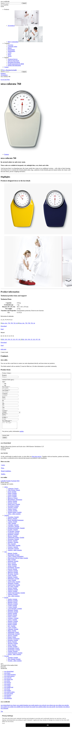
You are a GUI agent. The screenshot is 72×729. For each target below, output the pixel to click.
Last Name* (6, 390)
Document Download (14, 62)
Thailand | (13, 589)
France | (12, 616)
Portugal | (13, 638)
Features (6, 154)
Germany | (13, 618)
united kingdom (10, 674)
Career (9, 53)
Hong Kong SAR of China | (18, 558)
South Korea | (14, 585)
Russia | (12, 641)
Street (3, 397)
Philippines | (13, 578)
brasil (7, 689)
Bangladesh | (13, 555)
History (10, 48)
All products (11, 25)
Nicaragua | (13, 539)
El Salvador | (14, 531)
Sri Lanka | (13, 586)
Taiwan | (12, 588)
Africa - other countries (14, 514)
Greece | (12, 619)
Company (5, 393)
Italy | (11, 626)
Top (2, 711)
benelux (7, 695)
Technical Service (13, 59)
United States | (14, 545)
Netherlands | (13, 632)
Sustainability (11, 51)
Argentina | (13, 517)
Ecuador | (13, 529)
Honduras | (13, 534)
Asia (5, 551)
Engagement (11, 49)
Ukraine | (13, 651)
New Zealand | (14, 659)
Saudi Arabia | (14, 581)
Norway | (12, 635)
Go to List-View (5, 79)
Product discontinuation (14, 65)
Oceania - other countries (15, 660)
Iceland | (12, 623)
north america (9, 676)
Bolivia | (12, 518)
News (9, 54)
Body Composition (13, 41)
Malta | (12, 630)
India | (12, 559)
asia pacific (8, 693)
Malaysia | (13, 572)
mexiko (65, 705)
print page (3, 349)
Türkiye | (12, 591)
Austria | (12, 599)
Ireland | (12, 624)
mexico (7, 682)
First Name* (6, 387)
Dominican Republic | (16, 528)
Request (4, 375)
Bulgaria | (13, 604)
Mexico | (12, 536)
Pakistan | (13, 577)
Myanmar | (13, 574)
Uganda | (12, 510)
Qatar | (12, 580)
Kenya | (12, 496)
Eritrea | (12, 493)
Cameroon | (13, 488)
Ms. (5, 383)
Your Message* (7, 421)
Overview (10, 45)
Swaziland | (13, 506)
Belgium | (13, 600)
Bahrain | (12, 553)
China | (15, 556)
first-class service (36, 456)
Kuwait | (12, 569)
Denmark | (13, 610)
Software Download (13, 60)
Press (2, 468)
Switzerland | (13, 648)
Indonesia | (13, 561)
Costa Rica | (13, 526)
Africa (6, 487)
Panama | (12, 540)
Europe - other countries (14, 654)
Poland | (12, 637)
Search (24, 3)
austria (7, 684)
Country (4, 411)
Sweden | (12, 646)
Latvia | (12, 627)
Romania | (13, 640)
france (7, 673)
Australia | (13, 657)
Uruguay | (13, 547)
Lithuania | (13, 629)
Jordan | (12, 566)
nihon (7, 681)
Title (3, 381)
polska (7, 685)
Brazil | (16, 520)
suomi (32, 707)
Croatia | (12, 605)
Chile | (12, 523)
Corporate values (12, 46)
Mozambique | (15, 499)
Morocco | (13, 498)
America (6, 515)
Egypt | (12, 491)
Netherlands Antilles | (16, 537)
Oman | (12, 575)
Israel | (12, 563)
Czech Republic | (15, 608)
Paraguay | (13, 542)
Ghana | (12, 495)
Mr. (5, 385)
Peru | (12, 544)
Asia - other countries (14, 596)
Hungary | (13, 621)
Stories (10, 56)
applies (22, 431)
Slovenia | (13, 643)
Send (2, 329)
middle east (8, 687)
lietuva (7, 696)
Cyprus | (12, 607)
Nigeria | (12, 501)
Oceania (6, 656)
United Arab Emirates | (16, 593)
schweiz (7, 677)
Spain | (12, 645)
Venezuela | (13, 548)
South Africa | (14, 504)
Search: (3, 3)
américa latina (9, 692)
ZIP (3, 404)
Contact (6, 67)
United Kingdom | (15, 653)
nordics (7, 690)
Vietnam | (13, 594)
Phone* (4, 414)
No (3, 400)
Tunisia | (12, 509)
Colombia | (13, 525)
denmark (8, 698)
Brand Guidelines (6, 471)
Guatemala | (13, 533)
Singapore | (13, 583)
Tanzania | (13, 507)
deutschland (9, 671)
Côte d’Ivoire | (14, 490)
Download (4, 326)
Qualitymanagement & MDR (16, 64)
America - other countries (15, 550)
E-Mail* (5, 417)
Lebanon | (13, 570)
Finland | (12, 615)
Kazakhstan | (14, 567)
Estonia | (12, 613)
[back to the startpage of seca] (9, 70)
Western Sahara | (15, 512)
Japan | (12, 564)
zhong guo (8, 679)
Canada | (12, 521)
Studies (3, 474)
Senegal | (12, 502)
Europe (6, 597)
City (3, 407)
